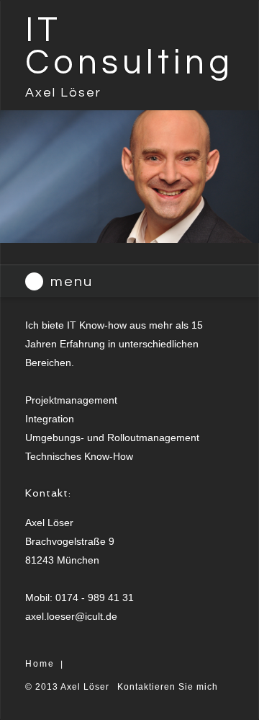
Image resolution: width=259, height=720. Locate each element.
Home (40, 664)
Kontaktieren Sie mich (167, 687)
